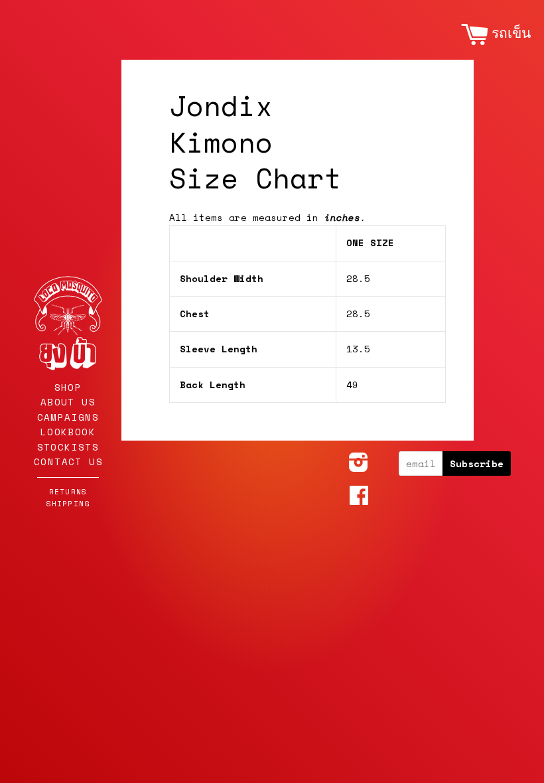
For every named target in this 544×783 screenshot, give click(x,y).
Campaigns (68, 417)
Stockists (68, 447)
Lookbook (68, 432)
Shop (68, 387)
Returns (68, 491)
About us (68, 402)
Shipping (68, 503)
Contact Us (68, 461)
